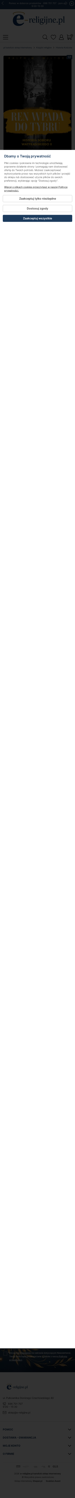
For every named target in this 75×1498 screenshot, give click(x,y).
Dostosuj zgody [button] (37, 208)
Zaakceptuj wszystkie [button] (37, 218)
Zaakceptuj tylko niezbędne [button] (37, 198)
